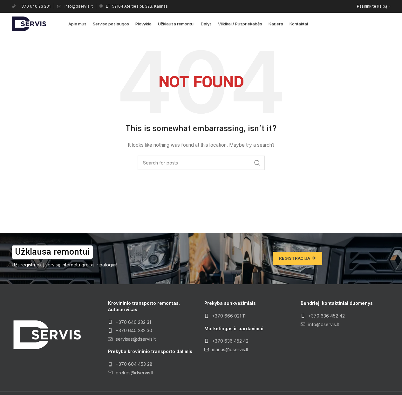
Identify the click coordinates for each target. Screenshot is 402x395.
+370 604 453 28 (134, 364)
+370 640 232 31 (133, 322)
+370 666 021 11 (229, 315)
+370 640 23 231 (35, 6)
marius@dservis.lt (230, 349)
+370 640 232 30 (134, 330)
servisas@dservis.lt (136, 339)
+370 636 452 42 (230, 341)
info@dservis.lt (79, 6)
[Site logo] (29, 23)
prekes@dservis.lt (134, 372)
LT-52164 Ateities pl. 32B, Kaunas (137, 6)
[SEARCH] (257, 163)
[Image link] (47, 334)
